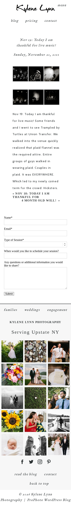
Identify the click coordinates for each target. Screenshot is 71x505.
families (10, 310)
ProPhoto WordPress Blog (49, 500)
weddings (32, 310)
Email (7, 228)
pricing (31, 21)
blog (15, 21)
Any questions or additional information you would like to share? (33, 264)
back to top (39, 484)
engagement (57, 310)
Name (7, 217)
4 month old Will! (39, 200)
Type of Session (13, 239)
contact (50, 21)
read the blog (25, 474)
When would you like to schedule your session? (31, 251)
